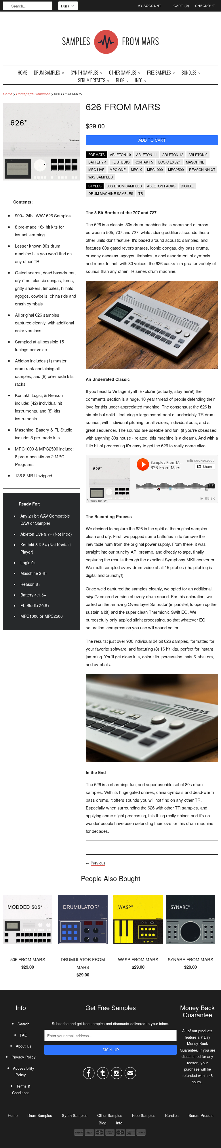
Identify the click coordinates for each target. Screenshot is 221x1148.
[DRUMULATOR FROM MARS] (83, 946)
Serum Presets (93, 80)
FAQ (23, 1035)
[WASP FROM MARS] (138, 946)
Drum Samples (49, 72)
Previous (98, 863)
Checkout (205, 5)
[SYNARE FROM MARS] (190, 946)
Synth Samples (86, 72)
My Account (149, 5)
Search (23, 1024)
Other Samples (124, 72)
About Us (23, 1046)
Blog (122, 80)
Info (140, 80)
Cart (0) (181, 5)
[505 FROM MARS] (27, 946)
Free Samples (161, 72)
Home (22, 72)
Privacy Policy (24, 1057)
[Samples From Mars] (110, 43)
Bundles (191, 72)
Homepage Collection (33, 93)
